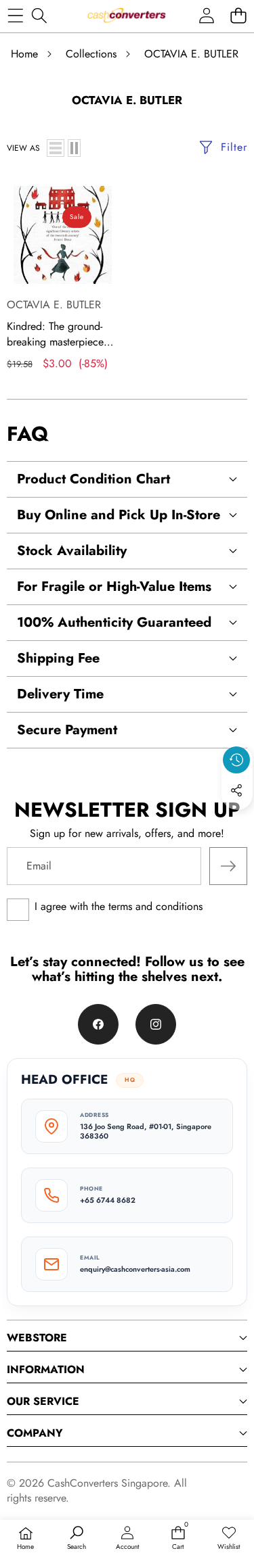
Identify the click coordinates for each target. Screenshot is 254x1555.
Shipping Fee (58, 658)
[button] (238, 15)
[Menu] (15, 15)
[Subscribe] (228, 866)
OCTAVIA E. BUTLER (54, 304)
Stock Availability (72, 550)
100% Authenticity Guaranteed (114, 622)
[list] (55, 148)
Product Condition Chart (93, 479)
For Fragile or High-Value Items (114, 586)
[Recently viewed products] (236, 759)
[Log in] (206, 15)
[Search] (39, 15)
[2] (74, 148)
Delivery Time (60, 694)
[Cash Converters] (126, 15)
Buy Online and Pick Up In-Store (118, 515)
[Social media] (236, 790)
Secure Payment (67, 730)
